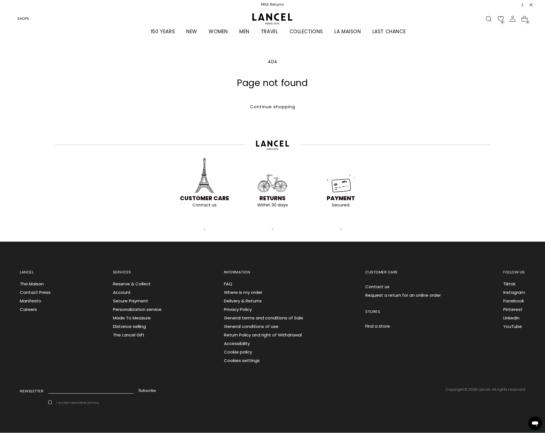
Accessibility (237, 343)
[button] (522, 4)
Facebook (513, 301)
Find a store (377, 326)
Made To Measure (132, 318)
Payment (341, 198)
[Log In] (512, 19)
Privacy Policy (238, 309)
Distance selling (129, 326)
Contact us (377, 287)
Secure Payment (130, 301)
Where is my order (243, 292)
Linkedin (511, 318)
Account (122, 292)
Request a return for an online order (403, 295)
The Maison (32, 284)
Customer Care (204, 198)
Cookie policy (238, 352)
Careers (28, 309)
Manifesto (30, 301)
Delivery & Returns (243, 301)
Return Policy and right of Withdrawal (263, 335)
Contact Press (35, 292)
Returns (272, 198)
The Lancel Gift (128, 335)
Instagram (514, 292)
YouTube (512, 326)
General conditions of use (251, 326)
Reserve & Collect (132, 284)
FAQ (228, 284)
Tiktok (509, 284)
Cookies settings (242, 360)
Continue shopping (272, 107)
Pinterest (513, 309)
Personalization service (137, 309)
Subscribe (147, 390)
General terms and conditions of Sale (263, 318)
